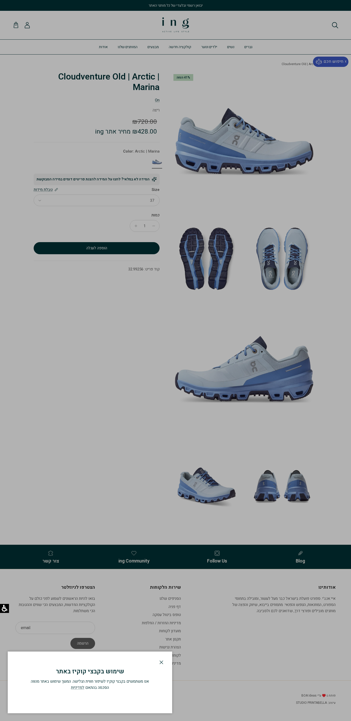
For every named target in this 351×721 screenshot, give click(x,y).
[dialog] (90, 682)
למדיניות (77, 687)
